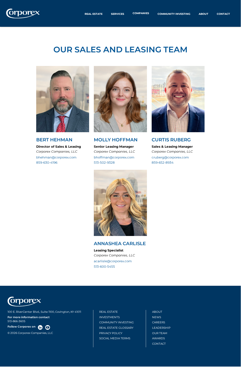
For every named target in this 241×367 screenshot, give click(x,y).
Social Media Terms (114, 338)
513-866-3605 (16, 321)
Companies (141, 13)
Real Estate (94, 13)
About (203, 13)
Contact (223, 13)
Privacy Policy (110, 333)
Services (117, 13)
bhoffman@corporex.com (114, 157)
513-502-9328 (104, 162)
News (156, 317)
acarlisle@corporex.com (113, 261)
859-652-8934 (163, 162)
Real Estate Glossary (116, 327)
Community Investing (174, 13)
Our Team (159, 333)
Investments (109, 317)
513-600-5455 (104, 266)
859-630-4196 (46, 162)
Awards (158, 338)
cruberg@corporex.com (170, 157)
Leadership (161, 327)
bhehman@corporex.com (56, 157)
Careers (158, 322)
